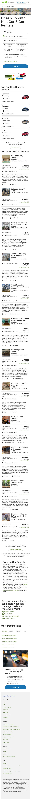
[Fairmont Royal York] (15, 203)
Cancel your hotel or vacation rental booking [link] (13, 765)
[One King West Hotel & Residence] (15, 461)
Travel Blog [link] (5, 739)
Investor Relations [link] (7, 714)
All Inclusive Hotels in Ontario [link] (9, 638)
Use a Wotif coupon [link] (7, 773)
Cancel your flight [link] (7, 768)
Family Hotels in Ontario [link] (8, 648)
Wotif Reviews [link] (6, 742)
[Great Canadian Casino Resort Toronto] (15, 299)
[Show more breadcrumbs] (2, 6)
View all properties (15, 549)
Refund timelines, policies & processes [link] (11, 771)
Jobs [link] (4, 704)
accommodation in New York (11, 590)
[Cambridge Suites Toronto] (15, 364)
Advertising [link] (5, 717)
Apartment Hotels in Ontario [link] (9, 641)
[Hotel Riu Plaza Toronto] (15, 429)
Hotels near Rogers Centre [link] (9, 635)
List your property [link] (7, 707)
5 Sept (22, 46)
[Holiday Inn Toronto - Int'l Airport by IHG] (15, 527)
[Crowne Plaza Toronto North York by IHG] (15, 332)
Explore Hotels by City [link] (8, 731)
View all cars (15, 148)
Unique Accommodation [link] (8, 737)
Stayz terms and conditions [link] (9, 756)
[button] (15, 62)
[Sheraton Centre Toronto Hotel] (15, 495)
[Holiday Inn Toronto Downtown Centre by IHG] (15, 236)
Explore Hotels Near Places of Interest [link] (11, 729)
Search (15, 66)
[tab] (4, 631)
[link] (15, 612)
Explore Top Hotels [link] (7, 734)
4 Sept (9, 46)
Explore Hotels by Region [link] (8, 724)
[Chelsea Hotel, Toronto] (15, 170)
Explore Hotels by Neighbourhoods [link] (11, 726)
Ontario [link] (7, 6)
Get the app (15, 687)
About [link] (4, 702)
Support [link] (4, 763)
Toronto (9, 32)
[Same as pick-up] (15, 40)
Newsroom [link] (5, 712)
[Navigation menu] (28, 2)
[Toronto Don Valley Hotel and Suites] (15, 267)
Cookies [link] (4, 751)
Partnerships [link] (5, 709)
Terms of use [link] (6, 754)
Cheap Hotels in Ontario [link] (8, 644)
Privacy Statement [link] (7, 748)
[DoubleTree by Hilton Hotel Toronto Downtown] (15, 397)
